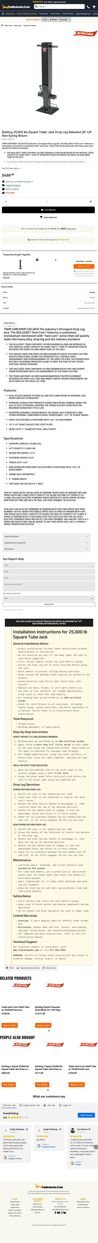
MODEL (64, 19)
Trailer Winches (68, 13)
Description (9, 323)
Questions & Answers (14, 543)
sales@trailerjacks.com (60, 1210)
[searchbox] (59, 6)
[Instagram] (61, 1212)
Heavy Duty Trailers (29, 25)
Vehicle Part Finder (15, 1213)
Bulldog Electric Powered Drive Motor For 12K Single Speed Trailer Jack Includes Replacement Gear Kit (48, 1008)
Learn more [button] (71, 228)
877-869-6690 (60, 1207)
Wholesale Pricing (83, 1202)
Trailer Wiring (55, 13)
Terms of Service (83, 1207)
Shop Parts (10, 13)
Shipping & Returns (38, 1210)
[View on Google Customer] (5, 1130)
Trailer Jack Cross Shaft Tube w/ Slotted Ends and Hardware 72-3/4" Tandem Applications (15, 1008)
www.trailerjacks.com (26, 950)
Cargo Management (83, 13)
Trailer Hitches (15, 1202)
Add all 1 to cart (84, 266)
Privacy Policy (83, 1205)
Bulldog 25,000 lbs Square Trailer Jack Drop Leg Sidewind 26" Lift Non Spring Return (19, 274)
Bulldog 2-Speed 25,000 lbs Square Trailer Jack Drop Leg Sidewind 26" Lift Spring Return (49, 1067)
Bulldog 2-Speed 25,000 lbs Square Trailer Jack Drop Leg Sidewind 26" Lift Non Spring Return (15, 1067)
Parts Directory (15, 1216)
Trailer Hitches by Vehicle (27, 13)
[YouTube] (58, 1212)
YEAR (45, 19)
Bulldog (92, 292)
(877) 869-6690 (63, 239)
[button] (19, 181)
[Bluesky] (64, 1212)
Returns (37, 1213)
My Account (37, 1204)
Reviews (9, 549)
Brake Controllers (15, 1210)
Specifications (11, 536)
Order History (37, 1207)
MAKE (54, 19)
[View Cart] (94, 6)
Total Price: (80, 261)
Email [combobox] (6, 598)
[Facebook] (55, 1212)
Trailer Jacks (43, 13)
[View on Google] (72, 1130)
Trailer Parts (8, 25)
